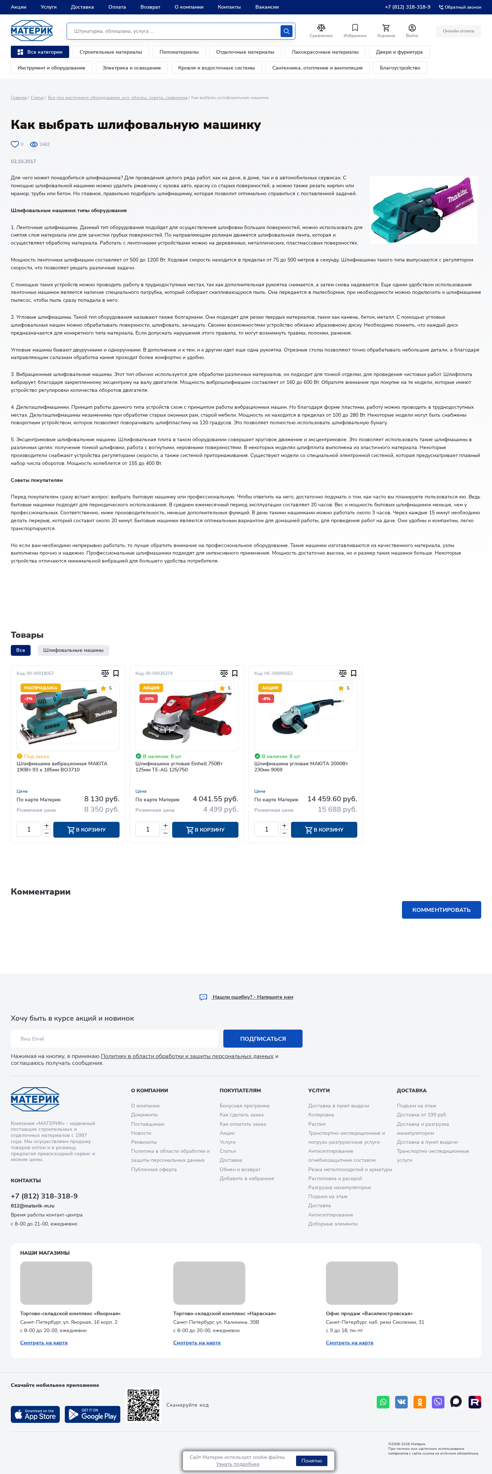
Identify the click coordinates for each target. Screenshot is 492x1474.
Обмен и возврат (240, 1169)
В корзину (90, 829)
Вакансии (267, 7)
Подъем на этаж (328, 1196)
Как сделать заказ (242, 1114)
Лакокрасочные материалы (325, 52)
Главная (19, 97)
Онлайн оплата (458, 31)
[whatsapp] (383, 1402)
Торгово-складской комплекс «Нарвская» (224, 1313)
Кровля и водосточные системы (216, 67)
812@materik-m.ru (32, 1205)
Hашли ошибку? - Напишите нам (252, 997)
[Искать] (286, 31)
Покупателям (240, 1090)
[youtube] (475, 1402)
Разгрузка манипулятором (339, 1187)
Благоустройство (400, 67)
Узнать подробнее (238, 1464)
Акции (18, 7)
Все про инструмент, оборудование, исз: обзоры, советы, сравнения (117, 97)
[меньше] (46, 833)
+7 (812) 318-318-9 (407, 7)
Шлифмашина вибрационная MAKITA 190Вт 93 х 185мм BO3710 (62, 767)
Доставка (82, 7)
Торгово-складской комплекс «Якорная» (70, 1313)
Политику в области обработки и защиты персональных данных (187, 1056)
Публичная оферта (154, 1169)
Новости (141, 1133)
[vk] (401, 1402)
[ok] (419, 1402)
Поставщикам (147, 1124)
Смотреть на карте (44, 1342)
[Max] (456, 1402)
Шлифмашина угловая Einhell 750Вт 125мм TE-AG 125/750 (179, 767)
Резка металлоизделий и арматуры (350, 1169)
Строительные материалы (111, 52)
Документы (144, 1114)
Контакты (229, 7)
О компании (189, 7)
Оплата (117, 7)
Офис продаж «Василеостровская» (369, 1313)
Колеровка (321, 1114)
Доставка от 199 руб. (422, 1114)
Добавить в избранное (247, 1178)
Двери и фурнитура (399, 52)
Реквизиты (144, 1142)
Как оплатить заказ (243, 1124)
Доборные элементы (333, 1223)
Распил (317, 1124)
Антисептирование (330, 1214)
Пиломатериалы (179, 52)
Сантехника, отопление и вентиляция (317, 67)
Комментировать (441, 910)
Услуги (49, 7)
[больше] (46, 825)
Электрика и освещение (132, 67)
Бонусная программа (245, 1105)
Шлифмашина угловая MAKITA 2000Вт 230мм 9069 (301, 767)
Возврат (150, 7)
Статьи (37, 97)
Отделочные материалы (245, 52)
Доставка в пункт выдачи (338, 1105)
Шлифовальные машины (73, 650)
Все (20, 650)
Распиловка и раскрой (335, 1178)
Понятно (311, 1460)
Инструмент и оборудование (51, 67)
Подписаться (263, 1039)
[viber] (438, 1402)
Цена (22, 791)
